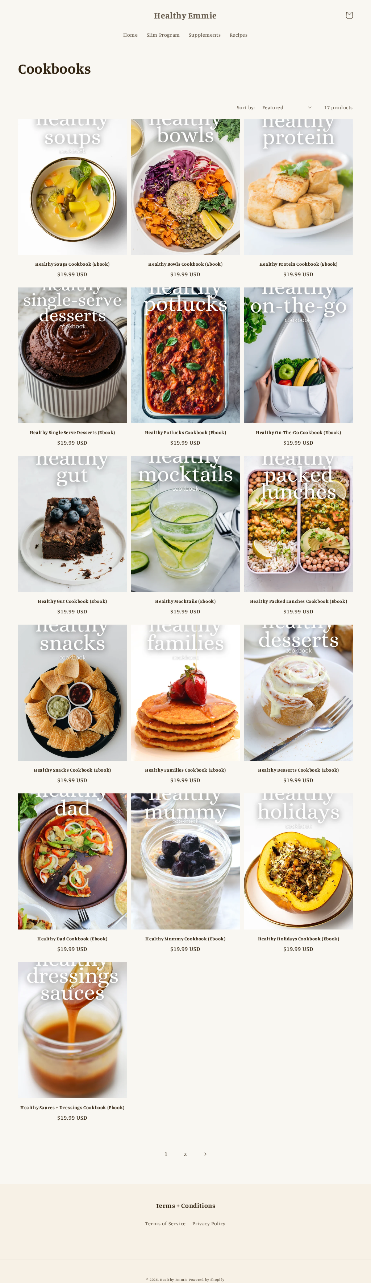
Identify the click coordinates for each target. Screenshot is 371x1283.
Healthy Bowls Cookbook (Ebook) (185, 264)
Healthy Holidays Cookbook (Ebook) (298, 938)
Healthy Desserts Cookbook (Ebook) (298, 770)
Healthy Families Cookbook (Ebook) (185, 770)
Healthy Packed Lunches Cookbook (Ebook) (298, 601)
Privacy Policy (208, 1223)
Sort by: (246, 107)
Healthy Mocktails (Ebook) (185, 601)
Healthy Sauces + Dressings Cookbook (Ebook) (72, 1107)
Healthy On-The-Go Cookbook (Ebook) (298, 432)
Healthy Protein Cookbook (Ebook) (298, 264)
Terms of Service (165, 1223)
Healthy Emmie (174, 1279)
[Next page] (205, 1154)
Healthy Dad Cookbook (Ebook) (72, 938)
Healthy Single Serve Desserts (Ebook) (72, 432)
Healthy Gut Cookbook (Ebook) (72, 601)
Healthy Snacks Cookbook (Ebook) (72, 770)
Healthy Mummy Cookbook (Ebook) (185, 938)
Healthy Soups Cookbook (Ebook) (72, 264)
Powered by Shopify (207, 1279)
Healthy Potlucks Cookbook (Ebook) (185, 432)
